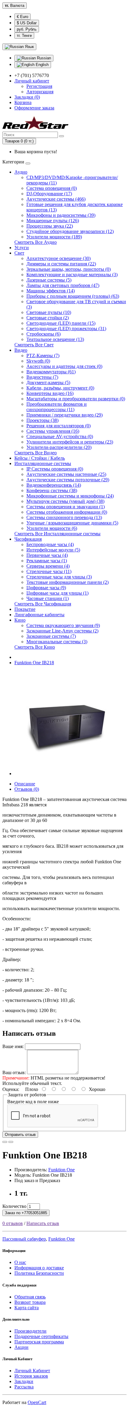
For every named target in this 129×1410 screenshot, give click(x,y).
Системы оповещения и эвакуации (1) (65, 506)
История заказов (31, 1376)
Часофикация (28, 539)
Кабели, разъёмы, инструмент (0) (60, 387)
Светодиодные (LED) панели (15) (60, 323)
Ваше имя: (13, 1046)
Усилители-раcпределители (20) (59, 447)
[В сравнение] (10, 1142)
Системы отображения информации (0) (66, 512)
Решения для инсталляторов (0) (58, 425)
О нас (20, 1262)
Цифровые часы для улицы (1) (57, 593)
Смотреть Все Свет (34, 344)
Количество (14, 1206)
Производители (30, 1331)
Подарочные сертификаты (41, 1336)
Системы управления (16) (52, 431)
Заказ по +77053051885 (26, 1213)
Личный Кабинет (32, 1370)
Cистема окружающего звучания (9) (63, 625)
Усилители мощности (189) (54, 236)
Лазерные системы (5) (48, 279)
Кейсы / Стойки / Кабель (39, 458)
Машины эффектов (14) (50, 290)
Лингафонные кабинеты (39, 614)
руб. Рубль (27, 29)
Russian (43, 58)
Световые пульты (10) (48, 312)
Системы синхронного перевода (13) (64, 517)
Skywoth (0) (38, 360)
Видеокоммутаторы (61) (51, 371)
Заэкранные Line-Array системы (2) (62, 630)
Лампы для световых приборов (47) (62, 285)
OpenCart (37, 1402)
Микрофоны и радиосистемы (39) (60, 215)
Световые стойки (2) (47, 317)
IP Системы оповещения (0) (54, 468)
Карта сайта (26, 1307)
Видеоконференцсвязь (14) (53, 485)
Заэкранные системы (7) (51, 636)
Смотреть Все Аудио (35, 242)
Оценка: (10, 1089)
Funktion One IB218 (34, 662)
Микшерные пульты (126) (52, 220)
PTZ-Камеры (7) (42, 355)
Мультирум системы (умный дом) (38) (65, 501)
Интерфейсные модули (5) (53, 549)
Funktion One (61, 1169)
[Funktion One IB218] (66, 773)
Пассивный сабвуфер (24, 1238)
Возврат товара (30, 1302)
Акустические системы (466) (56, 199)
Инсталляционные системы (42, 463)
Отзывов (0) (26, 789)
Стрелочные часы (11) (48, 571)
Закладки (23, 1381)
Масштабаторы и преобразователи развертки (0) (75, 398)
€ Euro (22, 16)
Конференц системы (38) (51, 490)
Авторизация (39, 91)
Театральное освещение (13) (55, 339)
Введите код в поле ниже (33, 1101)
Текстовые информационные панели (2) (67, 582)
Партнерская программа (39, 1341)
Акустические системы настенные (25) (66, 474)
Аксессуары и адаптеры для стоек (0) (64, 366)
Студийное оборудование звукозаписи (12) (70, 231)
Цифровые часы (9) (46, 587)
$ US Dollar (27, 23)
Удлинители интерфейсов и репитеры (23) (69, 441)
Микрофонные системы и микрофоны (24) (70, 495)
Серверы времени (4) (48, 566)
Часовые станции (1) (47, 598)
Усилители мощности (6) (51, 528)
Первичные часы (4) (47, 555)
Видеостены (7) (42, 377)
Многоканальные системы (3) (56, 641)
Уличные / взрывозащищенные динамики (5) (72, 522)
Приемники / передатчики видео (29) (64, 414)
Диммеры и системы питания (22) (61, 263)
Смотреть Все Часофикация (42, 603)
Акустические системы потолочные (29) (67, 479)
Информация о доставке (39, 1267)
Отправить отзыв (20, 1134)
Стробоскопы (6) (43, 333)
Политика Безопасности (39, 1273)
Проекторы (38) (42, 420)
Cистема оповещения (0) (51, 188)
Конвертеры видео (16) (50, 393)
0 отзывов (12, 1223)
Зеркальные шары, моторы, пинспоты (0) (68, 269)
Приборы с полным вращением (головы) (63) (72, 296)
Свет (19, 252)
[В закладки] (4, 1142)
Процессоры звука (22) (49, 226)
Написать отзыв (42, 1223)
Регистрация (39, 86)
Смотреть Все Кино (34, 647)
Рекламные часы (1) (46, 560)
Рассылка (24, 1386)
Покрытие (24, 609)
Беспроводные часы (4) (50, 544)
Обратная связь (30, 1296)
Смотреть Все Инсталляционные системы (57, 533)
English (41, 64)
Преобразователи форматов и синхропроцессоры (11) (56, 407)
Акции (21, 1347)
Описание (24, 783)
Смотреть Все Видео (35, 452)
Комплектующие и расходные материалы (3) (72, 274)
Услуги (21, 247)
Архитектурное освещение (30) (58, 258)
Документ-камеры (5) (48, 382)
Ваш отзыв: (14, 1072)
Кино (20, 620)
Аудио (20, 172)
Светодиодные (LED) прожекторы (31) (66, 328)
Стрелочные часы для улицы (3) (59, 576)
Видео (20, 350)
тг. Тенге (24, 35)
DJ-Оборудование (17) (49, 193)
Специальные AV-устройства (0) (59, 436)
